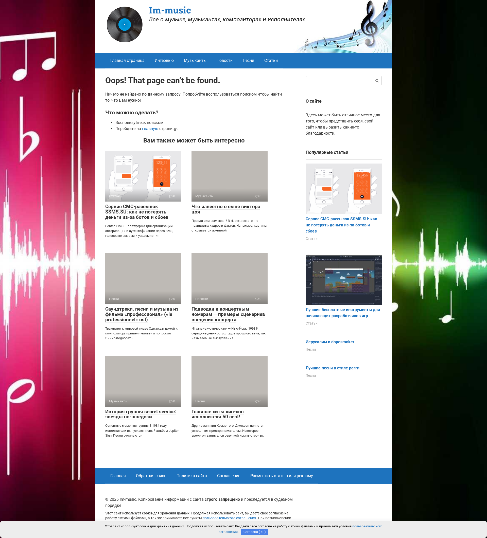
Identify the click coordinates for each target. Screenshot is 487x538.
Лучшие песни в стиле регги (332, 368)
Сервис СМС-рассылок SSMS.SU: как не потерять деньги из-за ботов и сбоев (136, 212)
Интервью (164, 60)
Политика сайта (192, 475)
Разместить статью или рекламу (281, 475)
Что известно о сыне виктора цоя (226, 209)
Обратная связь (151, 475)
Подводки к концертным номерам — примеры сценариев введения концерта (228, 314)
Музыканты (195, 60)
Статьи (271, 60)
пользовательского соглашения (229, 518)
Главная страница (127, 60)
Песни (248, 60)
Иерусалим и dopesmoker (330, 341)
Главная (118, 475)
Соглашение (228, 475)
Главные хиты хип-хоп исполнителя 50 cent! (218, 414)
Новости (225, 60)
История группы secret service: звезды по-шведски (140, 414)
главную (150, 128)
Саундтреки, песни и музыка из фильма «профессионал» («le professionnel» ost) (142, 314)
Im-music (170, 10)
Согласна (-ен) (255, 532)
